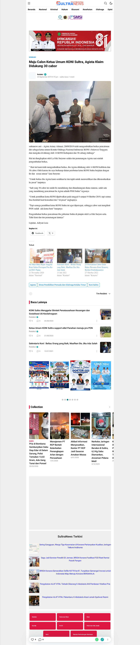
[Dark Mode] (111, 3)
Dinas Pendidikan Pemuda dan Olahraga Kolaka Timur (62, 284)
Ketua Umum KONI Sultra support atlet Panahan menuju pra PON (61, 328)
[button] (62, 399)
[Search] (105, 3)
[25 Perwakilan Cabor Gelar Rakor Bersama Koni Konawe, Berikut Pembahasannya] (97, 256)
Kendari (32, 57)
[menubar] (29, 3)
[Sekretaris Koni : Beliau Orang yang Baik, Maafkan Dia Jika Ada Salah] (69, 256)
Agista (33, 284)
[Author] (32, 75)
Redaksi (40, 74)
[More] (97, 321)
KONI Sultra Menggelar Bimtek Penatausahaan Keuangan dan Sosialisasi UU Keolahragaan (59, 312)
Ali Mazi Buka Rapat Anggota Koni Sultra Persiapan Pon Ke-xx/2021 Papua (41, 267)
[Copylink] (102, 639)
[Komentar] (39, 639)
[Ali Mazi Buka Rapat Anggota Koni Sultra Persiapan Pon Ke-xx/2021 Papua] (41, 256)
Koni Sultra (93, 284)
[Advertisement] (70, 504)
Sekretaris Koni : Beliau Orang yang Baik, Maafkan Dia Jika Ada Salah (69, 267)
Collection (37, 407)
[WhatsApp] (96, 639)
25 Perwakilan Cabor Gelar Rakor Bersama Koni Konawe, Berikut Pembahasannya (96, 267)
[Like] (32, 639)
